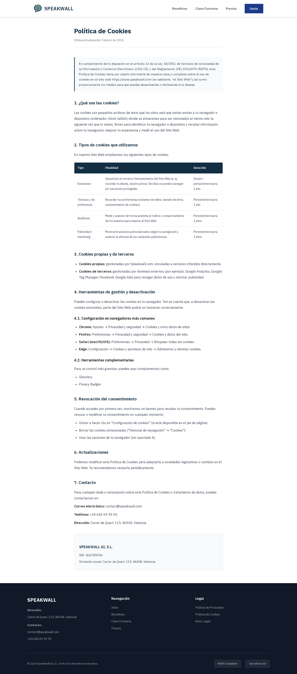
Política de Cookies (207, 614)
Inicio (254, 8)
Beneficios (179, 8)
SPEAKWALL (58, 8)
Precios (231, 8)
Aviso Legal (202, 621)
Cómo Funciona (206, 8)
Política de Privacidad (209, 607)
